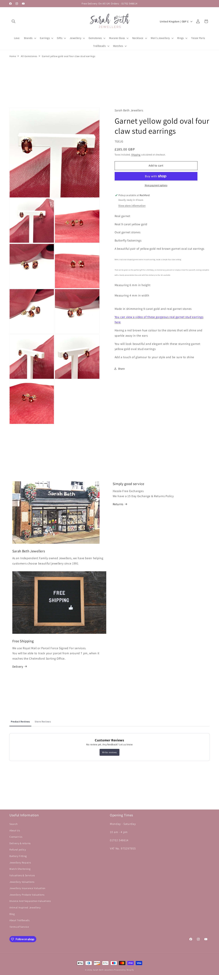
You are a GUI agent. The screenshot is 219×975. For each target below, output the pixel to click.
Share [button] (121, 368)
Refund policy (17, 849)
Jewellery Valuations (21, 881)
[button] (13, 21)
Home (12, 56)
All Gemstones (29, 56)
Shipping (135, 154)
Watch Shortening (20, 868)
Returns (118, 504)
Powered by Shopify (124, 970)
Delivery (17, 666)
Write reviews (109, 752)
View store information (132, 205)
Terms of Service (19, 926)
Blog (12, 913)
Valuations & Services (22, 875)
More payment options (156, 185)
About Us (14, 830)
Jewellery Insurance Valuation (27, 888)
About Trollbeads (19, 920)
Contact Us (15, 836)
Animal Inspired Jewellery (25, 907)
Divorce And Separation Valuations (30, 901)
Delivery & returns (20, 843)
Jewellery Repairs (20, 862)
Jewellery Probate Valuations (26, 894)
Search (13, 824)
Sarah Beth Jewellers (103, 970)
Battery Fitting (18, 856)
